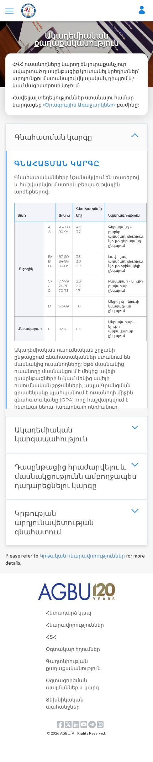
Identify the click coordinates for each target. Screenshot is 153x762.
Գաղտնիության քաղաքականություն (73, 664)
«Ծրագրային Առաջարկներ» (79, 105)
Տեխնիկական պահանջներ (65, 703)
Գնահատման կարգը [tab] (53, 137)
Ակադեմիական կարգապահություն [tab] (51, 434)
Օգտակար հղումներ (73, 649)
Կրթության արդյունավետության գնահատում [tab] (54, 522)
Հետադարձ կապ (68, 613)
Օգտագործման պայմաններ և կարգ (72, 683)
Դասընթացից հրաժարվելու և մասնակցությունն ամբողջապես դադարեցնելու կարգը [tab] (76, 475)
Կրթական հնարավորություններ (82, 556)
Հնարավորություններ (75, 625)
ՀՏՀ (51, 637)
